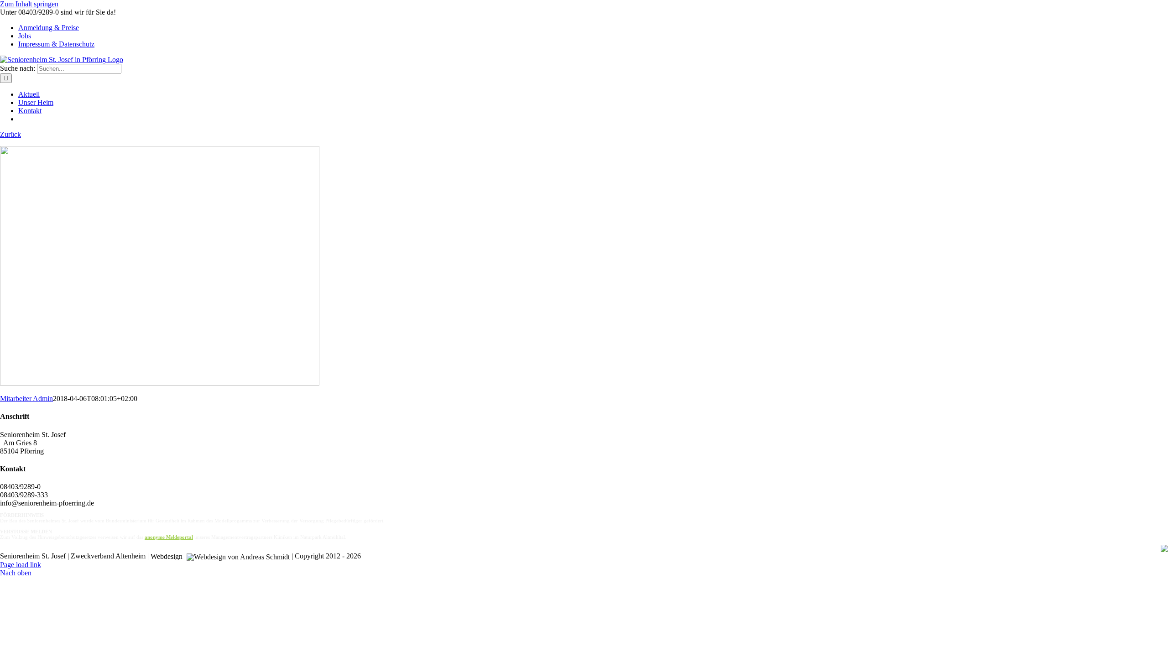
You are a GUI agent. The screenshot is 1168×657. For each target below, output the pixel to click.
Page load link (20, 564)
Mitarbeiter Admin (26, 398)
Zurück (10, 134)
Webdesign (167, 556)
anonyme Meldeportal (169, 537)
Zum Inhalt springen (29, 4)
